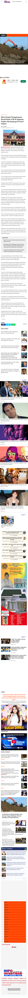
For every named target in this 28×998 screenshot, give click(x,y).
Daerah (5, 904)
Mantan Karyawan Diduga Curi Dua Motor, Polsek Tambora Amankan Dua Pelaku (15, 874)
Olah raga (6, 926)
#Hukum (3, 319)
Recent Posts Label (14, 561)
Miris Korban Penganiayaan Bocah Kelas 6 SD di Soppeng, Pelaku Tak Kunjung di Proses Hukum (12, 120)
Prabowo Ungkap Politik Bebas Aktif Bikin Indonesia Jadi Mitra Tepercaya (12, 551)
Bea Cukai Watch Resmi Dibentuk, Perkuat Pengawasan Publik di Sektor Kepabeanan (10, 762)
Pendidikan (6, 929)
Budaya (5, 902)
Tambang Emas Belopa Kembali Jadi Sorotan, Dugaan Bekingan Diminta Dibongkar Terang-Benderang (12, 816)
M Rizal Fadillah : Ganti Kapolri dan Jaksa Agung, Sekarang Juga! (12, 545)
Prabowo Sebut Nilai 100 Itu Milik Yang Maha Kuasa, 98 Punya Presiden (10, 777)
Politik (5, 934)
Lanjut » (24, 878)
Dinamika (6, 907)
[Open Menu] (1, 1)
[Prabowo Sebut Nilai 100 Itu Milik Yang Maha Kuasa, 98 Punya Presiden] (24, 779)
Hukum (5, 114)
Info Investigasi (17, 993)
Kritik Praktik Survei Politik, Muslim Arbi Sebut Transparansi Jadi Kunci (12, 556)
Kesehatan (6, 919)
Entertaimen (7, 912)
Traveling (6, 941)
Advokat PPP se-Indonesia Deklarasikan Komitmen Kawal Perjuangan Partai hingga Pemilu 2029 (12, 532)
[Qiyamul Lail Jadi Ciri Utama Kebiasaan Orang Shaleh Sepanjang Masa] (24, 786)
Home (2, 114)
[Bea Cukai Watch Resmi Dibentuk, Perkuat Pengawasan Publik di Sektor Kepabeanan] (24, 764)
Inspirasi (6, 917)
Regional (6, 936)
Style (5, 939)
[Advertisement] (14, 19)
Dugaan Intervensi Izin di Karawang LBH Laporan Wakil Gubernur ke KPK (8, 824)
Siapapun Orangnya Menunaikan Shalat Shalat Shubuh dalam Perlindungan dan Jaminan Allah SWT (10, 756)
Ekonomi (6, 909)
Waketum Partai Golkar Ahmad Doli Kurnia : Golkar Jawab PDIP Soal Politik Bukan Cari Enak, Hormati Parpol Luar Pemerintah (12, 538)
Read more (16, 535)
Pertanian (6, 931)
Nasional (6, 924)
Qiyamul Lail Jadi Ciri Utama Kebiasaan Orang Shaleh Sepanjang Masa (10, 784)
